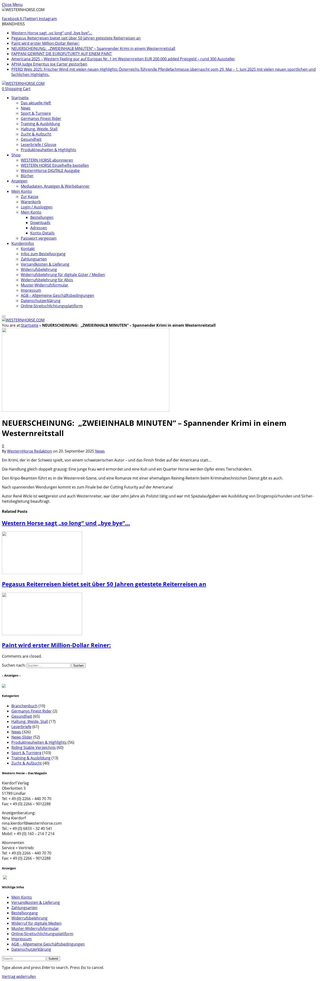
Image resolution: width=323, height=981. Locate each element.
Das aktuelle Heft (36, 103)
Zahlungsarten (34, 259)
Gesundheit (31, 139)
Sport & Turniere (36, 113)
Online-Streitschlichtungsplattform (52, 305)
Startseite (20, 97)
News (26, 108)
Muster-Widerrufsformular (44, 285)
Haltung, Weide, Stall (39, 129)
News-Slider (21, 737)
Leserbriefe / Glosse (38, 144)
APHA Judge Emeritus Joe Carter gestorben (49, 64)
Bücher (27, 175)
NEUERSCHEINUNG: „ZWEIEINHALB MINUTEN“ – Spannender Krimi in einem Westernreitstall (93, 48)
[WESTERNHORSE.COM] (23, 83)
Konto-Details (42, 233)
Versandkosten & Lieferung (45, 264)
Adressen (38, 227)
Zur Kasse (29, 196)
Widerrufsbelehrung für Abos (47, 279)
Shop (16, 155)
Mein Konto (21, 191)
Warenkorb (31, 201)
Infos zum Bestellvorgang (43, 253)
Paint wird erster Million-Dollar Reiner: (45, 43)
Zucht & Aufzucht (36, 134)
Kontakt (28, 248)
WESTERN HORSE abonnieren (47, 160)
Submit (53, 958)
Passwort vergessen (39, 238)
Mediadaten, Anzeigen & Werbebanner (55, 186)
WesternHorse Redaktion (29, 451)
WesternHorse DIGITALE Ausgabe (50, 170)
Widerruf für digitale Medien (36, 923)
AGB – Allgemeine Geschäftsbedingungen (57, 295)
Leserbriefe (21, 726)
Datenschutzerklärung (41, 300)
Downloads (40, 222)
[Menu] (4, 316)
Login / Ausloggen (36, 207)
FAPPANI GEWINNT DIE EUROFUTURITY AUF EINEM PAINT (61, 53)
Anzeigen (19, 181)
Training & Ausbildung (40, 123)
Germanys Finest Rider (41, 118)
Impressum (31, 290)
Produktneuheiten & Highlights (48, 149)
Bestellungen (41, 217)
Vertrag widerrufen (19, 976)
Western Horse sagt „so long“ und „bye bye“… (51, 32)
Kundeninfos (22, 243)
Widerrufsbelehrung (39, 269)
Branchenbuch (24, 705)
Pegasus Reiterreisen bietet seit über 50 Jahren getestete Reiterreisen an (76, 38)
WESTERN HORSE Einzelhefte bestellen (55, 165)
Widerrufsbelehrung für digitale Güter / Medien (63, 274)
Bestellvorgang (24, 912)
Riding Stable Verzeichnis (33, 747)
